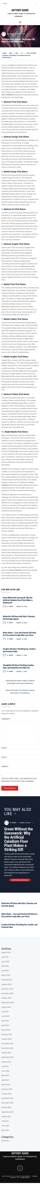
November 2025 (7, 993)
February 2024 (6, 1089)
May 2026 (5, 966)
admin (11, 34)
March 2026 (5, 975)
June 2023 (5, 1126)
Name (4, 748)
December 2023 (7, 1098)
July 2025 (5, 1012)
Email (4, 757)
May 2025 (5, 1021)
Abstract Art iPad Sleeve (15, 209)
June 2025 (5, 1016)
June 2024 (5, 1071)
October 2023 (6, 1107)
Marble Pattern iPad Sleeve (16, 319)
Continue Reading (19, 880)
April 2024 (5, 1080)
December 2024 (7, 1044)
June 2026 (5, 962)
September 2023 (7, 1112)
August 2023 (6, 1117)
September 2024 (7, 1057)
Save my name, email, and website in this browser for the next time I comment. (19, 780)
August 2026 (6, 952)
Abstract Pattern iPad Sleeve (16, 394)
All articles (5, 1141)
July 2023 (5, 1121)
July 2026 (5, 957)
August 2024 (6, 1062)
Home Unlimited (7, 95)
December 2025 (7, 989)
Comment (6, 719)
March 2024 (5, 1085)
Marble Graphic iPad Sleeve (16, 356)
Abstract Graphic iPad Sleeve (17, 244)
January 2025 (6, 1039)
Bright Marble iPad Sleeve (16, 431)
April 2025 (5, 1025)
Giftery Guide (20, 10)
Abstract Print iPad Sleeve (15, 102)
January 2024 (6, 1094)
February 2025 (6, 1034)
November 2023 (7, 1103)
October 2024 (6, 1053)
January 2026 (6, 984)
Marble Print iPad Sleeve (15, 284)
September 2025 (7, 1003)
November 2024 (7, 1048)
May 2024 (5, 1075)
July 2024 (5, 1066)
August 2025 (6, 1007)
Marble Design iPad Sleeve (16, 171)
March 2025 (5, 1030)
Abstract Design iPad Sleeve (16, 136)
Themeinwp (25, 1177)
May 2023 (5, 1130)
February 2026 (6, 980)
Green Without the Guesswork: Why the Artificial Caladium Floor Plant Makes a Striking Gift (17, 600)
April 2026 (5, 971)
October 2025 (6, 998)
